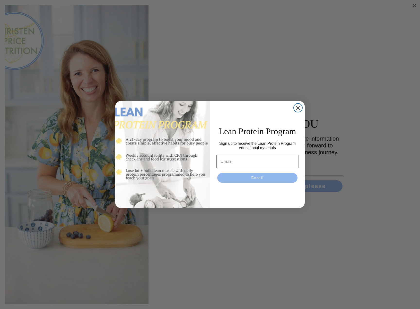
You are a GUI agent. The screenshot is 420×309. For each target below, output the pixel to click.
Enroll (257, 178)
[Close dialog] (298, 107)
